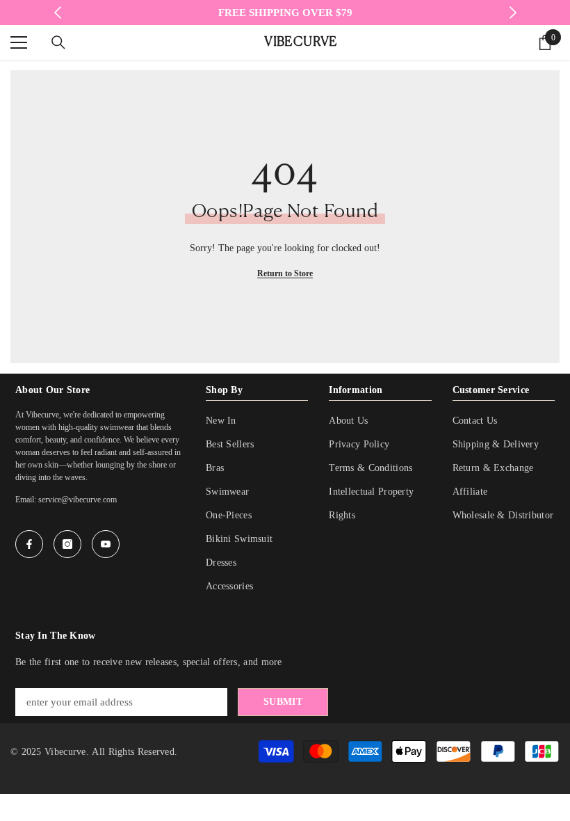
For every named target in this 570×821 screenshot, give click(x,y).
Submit (282, 701)
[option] (285, 12)
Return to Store (285, 273)
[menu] (18, 42)
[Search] (58, 42)
